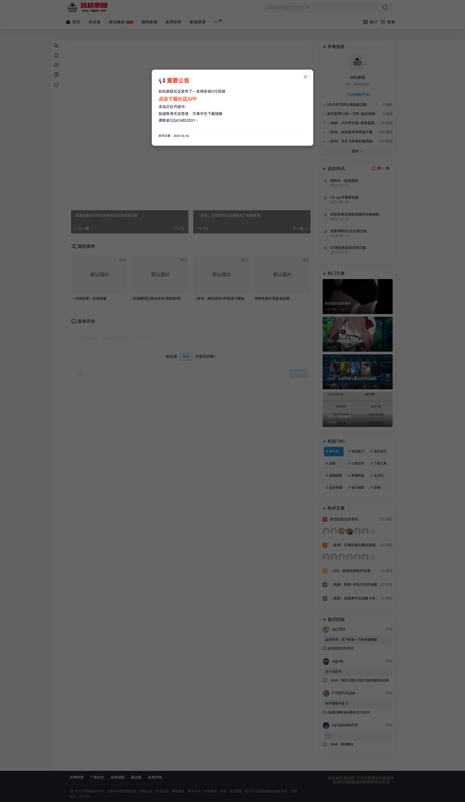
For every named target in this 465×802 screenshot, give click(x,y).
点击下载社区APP (177, 99)
